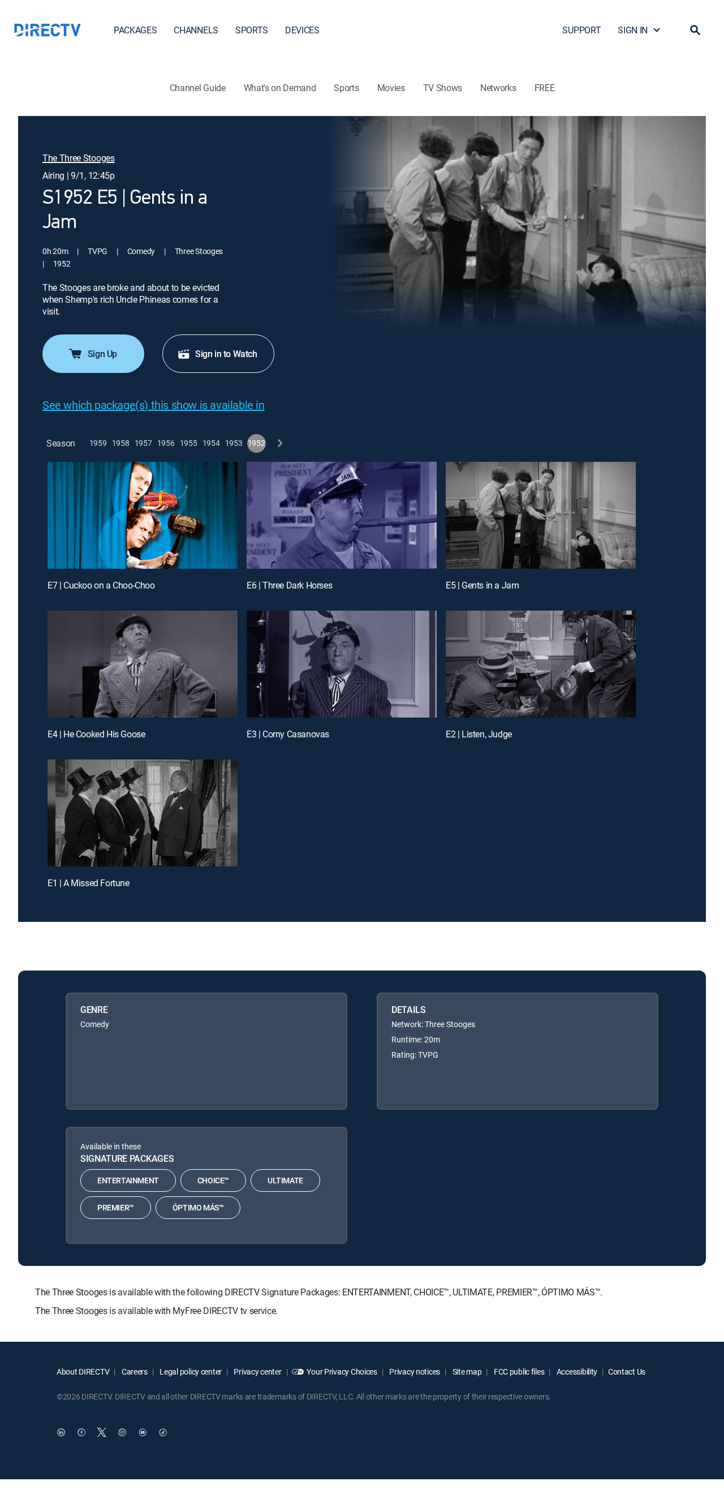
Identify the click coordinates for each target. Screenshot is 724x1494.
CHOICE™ (213, 1180)
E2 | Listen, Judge (479, 734)
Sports (346, 87)
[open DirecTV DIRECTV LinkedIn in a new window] (61, 1432)
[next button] (279, 443)
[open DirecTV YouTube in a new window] (142, 1432)
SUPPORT (581, 30)
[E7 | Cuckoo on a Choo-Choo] (143, 515)
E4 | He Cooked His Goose (96, 734)
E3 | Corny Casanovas (288, 734)
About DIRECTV (83, 1371)
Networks (498, 87)
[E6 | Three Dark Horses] (342, 515)
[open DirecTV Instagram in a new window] (122, 1432)
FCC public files (518, 1371)
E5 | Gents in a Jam (482, 585)
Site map (466, 1371)
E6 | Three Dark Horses (289, 585)
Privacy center (257, 1371)
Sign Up (102, 353)
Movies (391, 87)
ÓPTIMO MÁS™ (198, 1207)
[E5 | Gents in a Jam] (541, 515)
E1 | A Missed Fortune (89, 883)
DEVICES (302, 30)
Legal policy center (190, 1371)
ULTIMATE (285, 1180)
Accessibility (576, 1371)
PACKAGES (135, 30)
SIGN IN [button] (633, 30)
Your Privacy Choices (342, 1371)
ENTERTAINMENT (128, 1180)
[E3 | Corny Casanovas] (342, 664)
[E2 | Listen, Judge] (541, 664)
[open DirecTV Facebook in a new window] (81, 1432)
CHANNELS (196, 30)
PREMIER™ (115, 1207)
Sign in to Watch (226, 353)
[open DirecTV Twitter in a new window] (101, 1432)
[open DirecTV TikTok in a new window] (162, 1432)
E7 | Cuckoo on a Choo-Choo (101, 585)
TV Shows (442, 87)
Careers (134, 1371)
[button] (695, 30)
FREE (545, 87)
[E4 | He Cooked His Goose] (143, 664)
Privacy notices (414, 1371)
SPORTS (251, 30)
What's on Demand (280, 87)
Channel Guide (198, 87)
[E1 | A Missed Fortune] (143, 812)
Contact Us (626, 1371)
